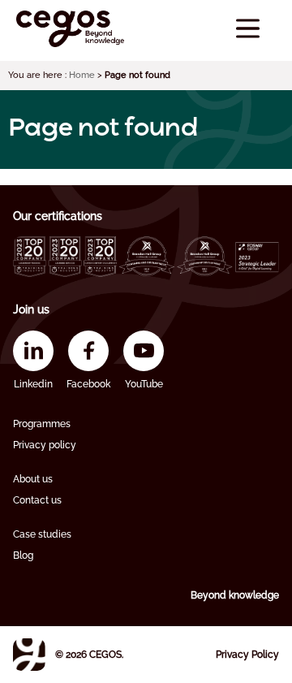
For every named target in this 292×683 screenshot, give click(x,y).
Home (82, 75)
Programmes (42, 424)
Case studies (42, 534)
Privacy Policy (247, 654)
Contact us (37, 500)
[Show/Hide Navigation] (248, 28)
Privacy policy (44, 445)
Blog (23, 555)
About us (33, 479)
